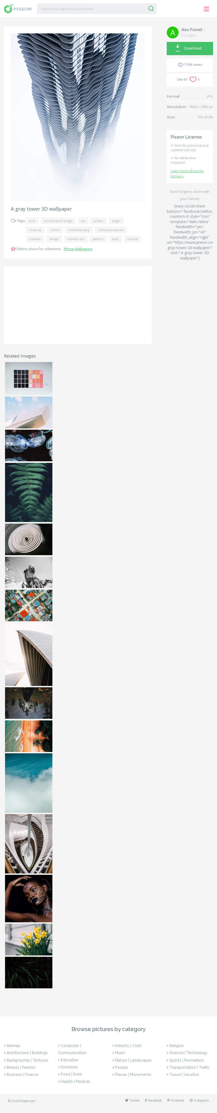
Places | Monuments (133, 1074)
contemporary (78, 230)
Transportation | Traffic (189, 1067)
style (115, 239)
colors (55, 230)
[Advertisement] (78, 305)
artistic (98, 221)
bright (116, 221)
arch (32, 221)
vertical (132, 239)
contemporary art (111, 230)
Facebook (155, 1100)
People (121, 1067)
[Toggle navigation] (206, 9)
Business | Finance (23, 1074)
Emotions (69, 1067)
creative (35, 239)
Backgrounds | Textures (27, 1060)
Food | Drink (71, 1074)
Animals (13, 1046)
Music (120, 1053)
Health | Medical (75, 1081)
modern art (75, 239)
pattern (98, 239)
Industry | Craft (128, 1046)
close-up (35, 230)
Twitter (135, 1100)
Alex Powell (191, 30)
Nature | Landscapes (133, 1060)
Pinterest (177, 1100)
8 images (189, 35)
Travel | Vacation (184, 1074)
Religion (176, 1046)
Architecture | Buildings (27, 1053)
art (83, 221)
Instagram (201, 1100)
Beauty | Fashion (21, 1067)
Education (70, 1060)
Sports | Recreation (186, 1060)
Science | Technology (188, 1053)
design (54, 239)
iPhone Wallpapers (78, 249)
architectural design (58, 221)
